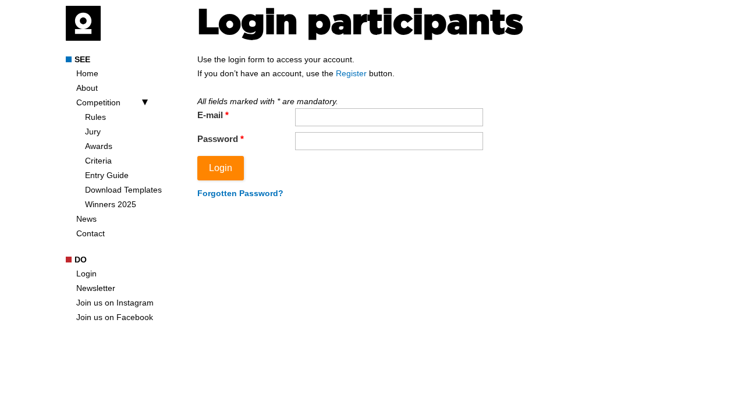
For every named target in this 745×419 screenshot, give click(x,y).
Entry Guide (107, 175)
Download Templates (123, 189)
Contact (90, 233)
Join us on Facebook (114, 317)
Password (220, 139)
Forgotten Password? (240, 193)
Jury (93, 131)
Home (87, 73)
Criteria (98, 160)
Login (86, 273)
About (87, 88)
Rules (95, 117)
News (86, 218)
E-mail (213, 115)
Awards (98, 146)
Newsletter (95, 288)
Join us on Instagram (115, 302)
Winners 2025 (110, 204)
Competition (98, 102)
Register (351, 73)
